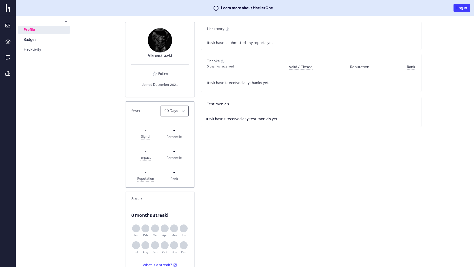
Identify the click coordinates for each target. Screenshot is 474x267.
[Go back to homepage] (8, 8)
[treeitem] (44, 30)
